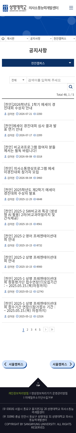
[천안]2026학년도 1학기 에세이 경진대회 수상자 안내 (29, 106)
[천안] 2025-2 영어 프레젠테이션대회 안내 (30, 237)
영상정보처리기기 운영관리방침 (49, 393)
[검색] (70, 86)
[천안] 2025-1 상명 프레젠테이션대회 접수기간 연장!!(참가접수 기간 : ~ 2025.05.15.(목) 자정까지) (30, 307)
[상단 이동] (38, 385)
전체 (14, 80)
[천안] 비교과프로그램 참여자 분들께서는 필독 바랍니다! (30, 148)
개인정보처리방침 (18, 393)
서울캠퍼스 (16, 364)
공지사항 (35, 38)
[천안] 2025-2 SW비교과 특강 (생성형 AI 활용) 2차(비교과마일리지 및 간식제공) (30, 214)
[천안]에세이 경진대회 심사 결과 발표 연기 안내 (30, 127)
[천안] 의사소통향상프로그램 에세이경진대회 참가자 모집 (29, 170)
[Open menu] (71, 7)
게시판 (10, 38)
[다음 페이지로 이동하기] (45, 329)
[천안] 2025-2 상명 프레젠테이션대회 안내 (30, 259)
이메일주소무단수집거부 (39, 397)
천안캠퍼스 (60, 38)
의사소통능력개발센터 (43, 7)
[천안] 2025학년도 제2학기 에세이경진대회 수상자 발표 (29, 191)
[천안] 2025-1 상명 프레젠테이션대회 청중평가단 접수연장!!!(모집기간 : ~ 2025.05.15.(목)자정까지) (30, 282)
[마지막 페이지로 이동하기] (51, 329)
